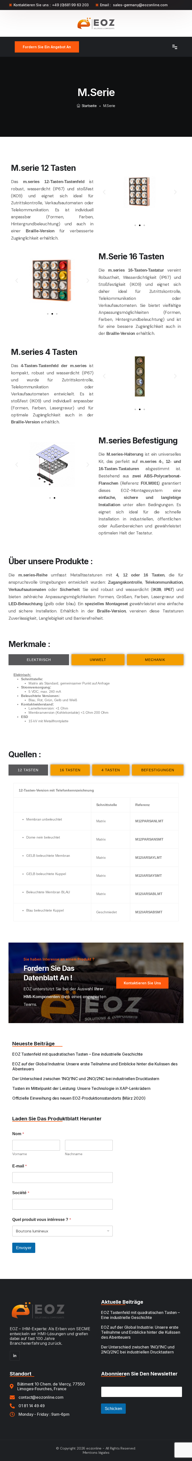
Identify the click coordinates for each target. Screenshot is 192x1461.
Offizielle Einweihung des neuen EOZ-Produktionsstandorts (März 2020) (78, 1098)
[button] (104, 192)
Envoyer (24, 1247)
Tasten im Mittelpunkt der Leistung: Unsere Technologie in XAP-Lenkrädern (81, 1088)
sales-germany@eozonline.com (140, 5)
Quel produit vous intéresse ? (41, 1219)
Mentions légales (96, 1452)
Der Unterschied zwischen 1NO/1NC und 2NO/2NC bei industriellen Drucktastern (85, 1078)
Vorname (19, 1154)
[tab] (38, 659)
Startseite (89, 106)
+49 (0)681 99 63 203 (70, 5)
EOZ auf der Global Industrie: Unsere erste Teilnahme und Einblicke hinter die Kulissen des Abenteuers (140, 1332)
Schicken (113, 1408)
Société (21, 1192)
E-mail (19, 1166)
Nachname (73, 1154)
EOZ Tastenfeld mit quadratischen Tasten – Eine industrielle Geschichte (77, 1054)
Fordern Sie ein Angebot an (47, 47)
